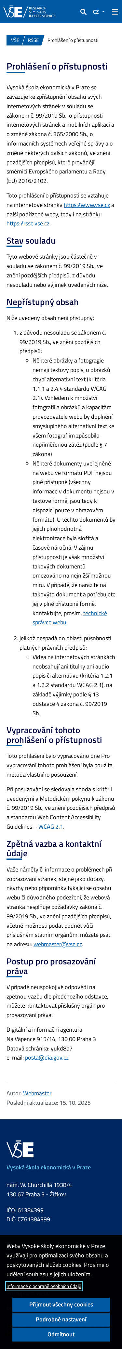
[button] (83, 11)
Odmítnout (61, 1334)
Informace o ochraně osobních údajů (44, 1286)
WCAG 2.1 (50, 826)
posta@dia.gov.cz (47, 1057)
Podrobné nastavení (61, 1319)
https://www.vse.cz (87, 204)
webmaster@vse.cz (58, 944)
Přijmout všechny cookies (61, 1304)
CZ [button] (96, 12)
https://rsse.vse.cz (28, 223)
